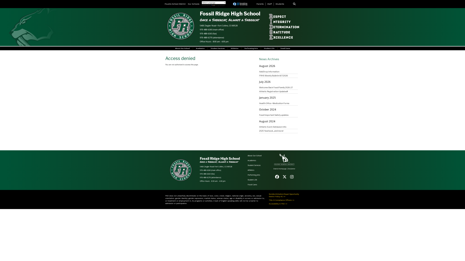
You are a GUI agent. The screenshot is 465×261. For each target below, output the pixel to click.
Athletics (234, 48)
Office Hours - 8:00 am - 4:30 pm (214, 41)
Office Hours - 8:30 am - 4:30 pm (212, 181)
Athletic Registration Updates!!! (273, 91)
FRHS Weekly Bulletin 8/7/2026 (273, 76)
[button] (294, 4)
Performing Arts (251, 48)
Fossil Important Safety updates (274, 115)
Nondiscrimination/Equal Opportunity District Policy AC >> (284, 195)
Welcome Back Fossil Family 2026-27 (276, 87)
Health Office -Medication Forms (274, 103)
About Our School (182, 48)
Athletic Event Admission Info (272, 127)
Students (280, 4)
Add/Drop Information (269, 72)
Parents (260, 4)
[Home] (180, 26)
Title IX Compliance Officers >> (281, 200)
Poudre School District (175, 4)
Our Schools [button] (193, 4)
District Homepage (279, 169)
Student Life (269, 48)
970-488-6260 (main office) (212, 29)
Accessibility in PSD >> (278, 204)
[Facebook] (277, 177)
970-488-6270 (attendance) (212, 37)
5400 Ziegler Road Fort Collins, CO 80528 (216, 166)
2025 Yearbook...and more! (271, 131)
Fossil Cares (285, 48)
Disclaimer (291, 169)
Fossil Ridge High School (230, 14)
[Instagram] (292, 177)
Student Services (218, 48)
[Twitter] (285, 177)
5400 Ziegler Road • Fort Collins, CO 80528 (219, 25)
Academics (200, 48)
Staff (269, 4)
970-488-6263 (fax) (208, 33)
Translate (220, 5)
